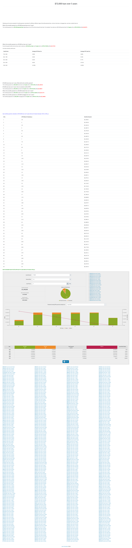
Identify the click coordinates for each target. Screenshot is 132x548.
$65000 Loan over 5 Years (104, 416)
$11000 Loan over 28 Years (40, 458)
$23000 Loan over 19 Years (104, 449)
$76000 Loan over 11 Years (40, 372)
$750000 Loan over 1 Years (40, 448)
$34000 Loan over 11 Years (40, 486)
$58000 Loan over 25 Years (40, 406)
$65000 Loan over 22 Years (8, 490)
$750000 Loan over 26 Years (73, 427)
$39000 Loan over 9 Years (104, 531)
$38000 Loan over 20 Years (72, 423)
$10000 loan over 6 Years (95, 277)
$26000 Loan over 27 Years (72, 504)
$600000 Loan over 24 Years (9, 527)
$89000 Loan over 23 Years (40, 469)
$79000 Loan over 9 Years (104, 496)
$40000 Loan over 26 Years (40, 482)
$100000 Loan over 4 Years (40, 389)
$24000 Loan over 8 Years (8, 522)
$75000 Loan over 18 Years (8, 423)
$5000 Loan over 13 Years (40, 527)
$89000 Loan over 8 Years (104, 536)
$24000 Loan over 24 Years (72, 454)
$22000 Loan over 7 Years (72, 378)
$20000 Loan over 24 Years (40, 392)
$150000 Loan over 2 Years (40, 504)
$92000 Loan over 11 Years (72, 431)
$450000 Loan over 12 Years (9, 385)
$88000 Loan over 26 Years (72, 444)
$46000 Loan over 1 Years (104, 468)
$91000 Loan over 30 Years (72, 538)
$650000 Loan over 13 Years (73, 484)
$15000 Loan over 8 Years (40, 395)
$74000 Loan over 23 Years (72, 522)
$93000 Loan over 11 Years (40, 445)
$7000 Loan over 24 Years (72, 404)
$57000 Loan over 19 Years (40, 461)
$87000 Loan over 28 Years (40, 373)
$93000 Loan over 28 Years (104, 368)
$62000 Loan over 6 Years (40, 465)
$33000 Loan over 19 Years (104, 435)
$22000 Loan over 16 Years (40, 532)
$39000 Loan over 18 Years (8, 473)
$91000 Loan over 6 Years (104, 479)
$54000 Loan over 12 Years (40, 421)
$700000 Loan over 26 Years (9, 392)
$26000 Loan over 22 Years (72, 438)
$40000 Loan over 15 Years (40, 466)
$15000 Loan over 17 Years (40, 371)
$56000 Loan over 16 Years (8, 407)
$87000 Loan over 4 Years (8, 510)
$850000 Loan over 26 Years (105, 376)
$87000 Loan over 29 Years (40, 473)
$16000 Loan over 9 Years (72, 421)
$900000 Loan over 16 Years (41, 432)
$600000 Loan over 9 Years (8, 491)
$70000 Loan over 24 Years (8, 505)
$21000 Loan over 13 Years (72, 392)
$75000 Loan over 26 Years (104, 515)
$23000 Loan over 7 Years (40, 430)
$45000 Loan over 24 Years (104, 410)
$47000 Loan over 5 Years (40, 489)
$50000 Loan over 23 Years (72, 517)
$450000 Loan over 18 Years (73, 393)
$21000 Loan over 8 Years (72, 411)
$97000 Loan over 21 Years (40, 498)
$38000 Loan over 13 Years (8, 518)
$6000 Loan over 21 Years (40, 503)
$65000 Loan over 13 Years (72, 446)
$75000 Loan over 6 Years (40, 417)
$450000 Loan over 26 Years (41, 462)
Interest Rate (28, 279)
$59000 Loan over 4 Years (72, 432)
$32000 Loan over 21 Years (8, 438)
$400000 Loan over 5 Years (104, 477)
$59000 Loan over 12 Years (72, 390)
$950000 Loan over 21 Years (105, 520)
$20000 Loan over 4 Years (104, 462)
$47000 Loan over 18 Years (8, 439)
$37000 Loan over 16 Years (104, 498)
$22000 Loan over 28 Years (104, 402)
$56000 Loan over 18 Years (104, 396)
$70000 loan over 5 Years (95, 286)
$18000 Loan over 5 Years (72, 375)
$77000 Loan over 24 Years (8, 541)
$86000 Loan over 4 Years (104, 486)
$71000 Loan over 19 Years (40, 400)
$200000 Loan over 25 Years (105, 424)
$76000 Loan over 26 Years (104, 431)
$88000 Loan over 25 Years (40, 438)
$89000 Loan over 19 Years (40, 409)
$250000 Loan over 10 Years (41, 514)
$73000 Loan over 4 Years (72, 501)
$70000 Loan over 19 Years (8, 449)
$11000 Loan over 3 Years (104, 472)
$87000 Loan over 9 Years (40, 524)
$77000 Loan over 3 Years (8, 470)
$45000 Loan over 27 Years (72, 515)
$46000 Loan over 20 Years (72, 380)
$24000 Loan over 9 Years (72, 463)
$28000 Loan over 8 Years (72, 536)
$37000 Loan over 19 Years (72, 397)
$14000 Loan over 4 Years (104, 430)
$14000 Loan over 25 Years (72, 369)
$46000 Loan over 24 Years (104, 473)
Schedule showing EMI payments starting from (56, 304)
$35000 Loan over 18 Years (40, 379)
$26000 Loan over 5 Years (40, 470)
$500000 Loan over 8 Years (40, 416)
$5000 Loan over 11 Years (104, 456)
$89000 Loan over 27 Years (40, 414)
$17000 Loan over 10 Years (72, 455)
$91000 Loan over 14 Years (104, 409)
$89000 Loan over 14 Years (72, 465)
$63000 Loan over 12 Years (40, 534)
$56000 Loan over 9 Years (104, 482)
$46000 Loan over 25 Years (72, 524)
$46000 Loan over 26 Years (8, 480)
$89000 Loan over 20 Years (8, 469)
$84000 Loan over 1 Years (104, 406)
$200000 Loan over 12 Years (73, 425)
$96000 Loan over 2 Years (40, 511)
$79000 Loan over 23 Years (104, 484)
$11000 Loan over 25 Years (8, 369)
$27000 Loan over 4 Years (104, 446)
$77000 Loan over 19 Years (40, 500)
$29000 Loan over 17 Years (104, 454)
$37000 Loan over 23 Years (104, 535)
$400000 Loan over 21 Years (73, 518)
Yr (67, 283)
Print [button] (66, 361)
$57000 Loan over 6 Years (8, 425)
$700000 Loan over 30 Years (41, 517)
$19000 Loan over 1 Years (104, 423)
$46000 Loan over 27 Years (72, 480)
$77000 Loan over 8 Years (40, 444)
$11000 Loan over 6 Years (8, 375)
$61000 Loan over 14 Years (8, 416)
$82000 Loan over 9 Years (40, 413)
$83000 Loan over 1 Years (104, 421)
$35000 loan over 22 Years (95, 289)
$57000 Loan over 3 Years (8, 417)
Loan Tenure (28, 283)
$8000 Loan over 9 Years (104, 459)
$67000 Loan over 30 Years (40, 434)
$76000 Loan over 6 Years (104, 417)
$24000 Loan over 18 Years (72, 396)
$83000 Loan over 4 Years (40, 411)
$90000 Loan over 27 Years (104, 400)
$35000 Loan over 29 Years (8, 456)
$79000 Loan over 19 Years (8, 531)
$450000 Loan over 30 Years (9, 494)
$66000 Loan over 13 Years (8, 418)
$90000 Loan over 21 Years (40, 491)
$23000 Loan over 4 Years (8, 428)
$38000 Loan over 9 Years (40, 515)
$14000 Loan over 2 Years (8, 483)
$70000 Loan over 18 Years (72, 529)
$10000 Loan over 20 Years (40, 369)
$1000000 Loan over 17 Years (9, 493)
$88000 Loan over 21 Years (72, 477)
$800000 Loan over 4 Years (8, 390)
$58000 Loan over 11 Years (8, 501)
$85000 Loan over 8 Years (72, 402)
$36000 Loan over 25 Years (8, 521)
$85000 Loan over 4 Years (104, 392)
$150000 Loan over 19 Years (105, 494)
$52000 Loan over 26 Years (104, 395)
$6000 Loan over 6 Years (104, 517)
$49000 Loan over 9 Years (8, 507)
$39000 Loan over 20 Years (72, 366)
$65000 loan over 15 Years (95, 276)
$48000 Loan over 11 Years (8, 486)
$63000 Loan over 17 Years (72, 461)
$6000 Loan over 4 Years (72, 406)
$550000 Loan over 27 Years (105, 503)
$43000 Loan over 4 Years (8, 462)
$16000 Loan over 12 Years (72, 497)
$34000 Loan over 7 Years (104, 475)
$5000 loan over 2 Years (95, 290)
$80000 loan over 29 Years (95, 282)
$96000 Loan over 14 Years (8, 477)
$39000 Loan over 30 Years (8, 380)
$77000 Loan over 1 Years (104, 470)
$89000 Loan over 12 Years (8, 420)
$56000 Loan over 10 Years (104, 439)
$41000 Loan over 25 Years (8, 414)
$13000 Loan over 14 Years (8, 397)
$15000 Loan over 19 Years (8, 455)
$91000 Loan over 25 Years (40, 425)
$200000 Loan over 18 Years (105, 425)
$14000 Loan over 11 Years (72, 424)
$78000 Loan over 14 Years (40, 437)
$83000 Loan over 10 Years (40, 451)
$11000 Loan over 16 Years (104, 518)
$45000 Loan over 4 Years (104, 389)
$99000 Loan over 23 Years (40, 376)
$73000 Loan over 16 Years (104, 407)
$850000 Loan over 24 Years (9, 366)
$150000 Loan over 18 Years (9, 496)
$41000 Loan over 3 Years (104, 483)
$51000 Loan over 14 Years (72, 487)
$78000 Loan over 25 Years (104, 534)
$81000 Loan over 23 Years (8, 539)
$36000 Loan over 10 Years (72, 507)
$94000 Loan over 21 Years (104, 380)
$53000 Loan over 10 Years (8, 431)
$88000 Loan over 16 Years (104, 493)
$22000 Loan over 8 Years (40, 393)
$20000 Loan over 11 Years (104, 375)
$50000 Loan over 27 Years (72, 399)
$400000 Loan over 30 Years (41, 508)
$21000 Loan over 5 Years (8, 435)
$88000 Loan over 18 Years (104, 465)
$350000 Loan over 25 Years (41, 446)
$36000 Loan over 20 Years (72, 534)
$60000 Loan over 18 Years (72, 483)
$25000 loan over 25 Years (95, 280)
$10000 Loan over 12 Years (40, 475)
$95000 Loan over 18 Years (104, 437)
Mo (70, 283)
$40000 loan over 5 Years (95, 273)
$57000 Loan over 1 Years (40, 484)
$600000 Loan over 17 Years (9, 427)
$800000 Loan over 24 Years (41, 477)
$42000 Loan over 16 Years (104, 455)
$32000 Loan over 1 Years (72, 376)
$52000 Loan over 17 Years (8, 413)
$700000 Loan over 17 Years (73, 521)
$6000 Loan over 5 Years (40, 402)
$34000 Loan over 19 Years (40, 454)
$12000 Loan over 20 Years (8, 463)
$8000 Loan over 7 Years (72, 407)
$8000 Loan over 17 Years (72, 368)
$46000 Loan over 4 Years (40, 390)
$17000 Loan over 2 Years (8, 468)
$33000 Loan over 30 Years (72, 466)
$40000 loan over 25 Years (95, 287)
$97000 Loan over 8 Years (40, 531)
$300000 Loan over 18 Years (73, 382)
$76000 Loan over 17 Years (72, 468)
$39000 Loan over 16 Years (40, 529)
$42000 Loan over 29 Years (72, 528)
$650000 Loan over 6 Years (8, 403)
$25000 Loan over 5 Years (8, 448)
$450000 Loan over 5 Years (72, 416)
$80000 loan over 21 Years (95, 294)
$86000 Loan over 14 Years (8, 382)
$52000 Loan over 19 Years (72, 448)
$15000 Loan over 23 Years (104, 371)
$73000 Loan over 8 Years (72, 541)
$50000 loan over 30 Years (95, 300)
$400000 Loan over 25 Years (105, 525)
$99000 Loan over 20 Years (8, 432)
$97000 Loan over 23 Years (8, 399)
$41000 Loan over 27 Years (8, 475)
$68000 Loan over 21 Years (40, 378)
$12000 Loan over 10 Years (8, 421)
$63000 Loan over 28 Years (40, 424)
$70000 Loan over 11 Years (72, 525)
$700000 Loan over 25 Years (9, 383)
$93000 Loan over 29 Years (8, 503)
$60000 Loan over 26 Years (8, 534)
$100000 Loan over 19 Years (105, 489)
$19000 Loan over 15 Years (72, 449)
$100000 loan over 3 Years (95, 297)
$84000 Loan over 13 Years (104, 399)
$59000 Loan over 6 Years (40, 375)
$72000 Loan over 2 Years (8, 387)
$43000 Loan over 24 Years (72, 389)
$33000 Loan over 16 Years (40, 435)
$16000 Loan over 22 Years (104, 487)
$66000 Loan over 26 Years (40, 505)
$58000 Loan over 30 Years (104, 463)
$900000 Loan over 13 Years (105, 382)
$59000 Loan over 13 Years (104, 445)
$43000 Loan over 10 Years (72, 476)
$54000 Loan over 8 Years (8, 376)
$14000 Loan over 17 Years (104, 500)
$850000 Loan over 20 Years (9, 458)
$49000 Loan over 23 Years (40, 483)
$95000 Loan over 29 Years (8, 451)
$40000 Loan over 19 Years (8, 368)
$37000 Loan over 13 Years (40, 420)
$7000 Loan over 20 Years (104, 491)
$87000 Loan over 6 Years (104, 411)
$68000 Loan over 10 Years (104, 386)
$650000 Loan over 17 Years (41, 479)
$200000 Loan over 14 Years (41, 463)
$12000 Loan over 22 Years (104, 428)
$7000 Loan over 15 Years (72, 496)
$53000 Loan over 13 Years (40, 382)
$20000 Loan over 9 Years (72, 498)
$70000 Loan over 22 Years (104, 366)
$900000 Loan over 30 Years (41, 427)
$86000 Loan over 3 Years (104, 476)
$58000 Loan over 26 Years (72, 486)
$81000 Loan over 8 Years (8, 472)
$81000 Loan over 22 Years (40, 541)
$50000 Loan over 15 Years (72, 420)
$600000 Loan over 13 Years (41, 397)
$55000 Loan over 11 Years (8, 498)
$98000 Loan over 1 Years (8, 389)
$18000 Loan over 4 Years (72, 409)
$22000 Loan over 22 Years (72, 532)
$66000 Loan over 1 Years (72, 456)
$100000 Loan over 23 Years (73, 410)
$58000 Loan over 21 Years (72, 418)
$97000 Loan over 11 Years (72, 494)
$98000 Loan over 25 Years (8, 487)
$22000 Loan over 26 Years (104, 403)
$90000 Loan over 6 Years (40, 383)
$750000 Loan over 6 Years (104, 451)
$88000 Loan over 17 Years (72, 372)
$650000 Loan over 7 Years (104, 527)
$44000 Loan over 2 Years (104, 387)
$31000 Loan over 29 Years (8, 465)
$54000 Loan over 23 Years (40, 468)
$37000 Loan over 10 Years (40, 431)
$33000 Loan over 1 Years (8, 500)
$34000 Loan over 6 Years (8, 395)
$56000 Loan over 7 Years (40, 539)
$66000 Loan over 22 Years (72, 500)
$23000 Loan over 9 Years (8, 371)
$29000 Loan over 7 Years (40, 385)
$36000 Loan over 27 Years (40, 452)
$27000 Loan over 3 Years (40, 368)
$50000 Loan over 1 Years (104, 452)
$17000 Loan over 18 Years (72, 510)
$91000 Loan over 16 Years (72, 451)
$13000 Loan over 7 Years (104, 397)
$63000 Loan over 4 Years (104, 511)
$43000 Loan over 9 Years (40, 501)
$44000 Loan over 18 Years (8, 525)
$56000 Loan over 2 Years (8, 441)
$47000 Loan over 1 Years (72, 371)
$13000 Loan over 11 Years (40, 518)
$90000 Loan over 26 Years (8, 437)
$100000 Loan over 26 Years (73, 539)
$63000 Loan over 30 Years (104, 385)
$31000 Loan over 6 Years (72, 505)
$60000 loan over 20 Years (95, 283)
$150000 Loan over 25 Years (73, 439)
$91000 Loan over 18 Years (40, 487)
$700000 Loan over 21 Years (73, 414)
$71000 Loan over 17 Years (72, 379)
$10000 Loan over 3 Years (72, 400)
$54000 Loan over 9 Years (72, 385)
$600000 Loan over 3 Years (8, 400)
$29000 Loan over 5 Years (40, 407)
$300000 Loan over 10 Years (41, 380)
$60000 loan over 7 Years (95, 279)
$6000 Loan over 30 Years (40, 497)
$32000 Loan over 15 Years (104, 469)
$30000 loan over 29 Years (95, 275)
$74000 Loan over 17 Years (8, 396)
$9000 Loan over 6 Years (104, 461)
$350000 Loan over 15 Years (73, 395)
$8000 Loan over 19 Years (8, 461)
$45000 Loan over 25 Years (8, 454)
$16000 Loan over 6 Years (104, 414)
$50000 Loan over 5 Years (72, 387)
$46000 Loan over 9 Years (104, 442)
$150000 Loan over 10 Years (105, 420)
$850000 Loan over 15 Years (41, 536)
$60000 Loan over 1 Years (8, 424)
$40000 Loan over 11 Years (104, 379)
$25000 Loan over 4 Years (72, 493)
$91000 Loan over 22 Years (40, 521)
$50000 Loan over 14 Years (8, 410)
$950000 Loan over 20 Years (9, 446)
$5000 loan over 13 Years (95, 298)
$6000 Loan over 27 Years (104, 524)
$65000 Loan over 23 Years (40, 507)
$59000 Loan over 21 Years (40, 404)
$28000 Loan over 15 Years (104, 497)
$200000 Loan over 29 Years (105, 480)
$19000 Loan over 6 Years (40, 399)
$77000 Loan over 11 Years (104, 441)
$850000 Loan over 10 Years (73, 459)
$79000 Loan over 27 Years (72, 511)
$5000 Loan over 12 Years (8, 452)
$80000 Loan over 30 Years (8, 484)
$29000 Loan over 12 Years (8, 504)
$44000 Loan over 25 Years (72, 531)
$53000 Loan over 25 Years (40, 386)
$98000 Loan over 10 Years (104, 393)
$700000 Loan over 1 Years (104, 434)
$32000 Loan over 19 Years (72, 535)
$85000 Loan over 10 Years (40, 366)
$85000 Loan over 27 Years (40, 449)
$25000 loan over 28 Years (95, 291)
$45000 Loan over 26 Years (104, 490)
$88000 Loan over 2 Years (8, 535)
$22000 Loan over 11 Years (104, 373)
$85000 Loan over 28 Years (8, 482)
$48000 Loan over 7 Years (40, 512)
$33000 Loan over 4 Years (104, 458)
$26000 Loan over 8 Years (8, 517)
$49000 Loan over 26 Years (104, 521)
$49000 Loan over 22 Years (40, 455)
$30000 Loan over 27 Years (40, 522)
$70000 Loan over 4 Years (72, 469)
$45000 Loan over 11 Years (8, 479)
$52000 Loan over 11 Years (104, 528)
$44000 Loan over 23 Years (104, 413)
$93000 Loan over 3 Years (104, 507)
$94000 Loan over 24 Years (104, 390)
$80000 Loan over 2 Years (72, 479)
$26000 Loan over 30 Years (8, 497)
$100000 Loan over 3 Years (104, 438)
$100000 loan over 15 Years (95, 284)
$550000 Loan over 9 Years (8, 511)
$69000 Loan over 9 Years (104, 427)
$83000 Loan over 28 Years (40, 403)
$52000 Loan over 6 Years (40, 442)
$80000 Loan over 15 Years (40, 459)
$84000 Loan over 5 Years (104, 448)
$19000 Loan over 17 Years (40, 387)
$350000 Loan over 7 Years (104, 372)
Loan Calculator (65, 546)
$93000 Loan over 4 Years (8, 512)
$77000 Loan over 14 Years (72, 445)
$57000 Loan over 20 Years (40, 439)
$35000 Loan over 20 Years (40, 396)
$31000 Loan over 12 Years (40, 493)
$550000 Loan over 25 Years (105, 418)
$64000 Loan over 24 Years (104, 529)
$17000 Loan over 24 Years (104, 369)
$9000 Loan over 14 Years (72, 441)
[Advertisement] (66, 15)
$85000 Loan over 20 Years (8, 445)
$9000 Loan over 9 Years (40, 472)
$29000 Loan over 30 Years (8, 459)
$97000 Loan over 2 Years (8, 404)
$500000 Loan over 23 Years (41, 494)
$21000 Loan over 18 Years (72, 373)
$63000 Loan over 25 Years (8, 378)
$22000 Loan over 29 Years (104, 404)
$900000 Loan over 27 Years (105, 432)
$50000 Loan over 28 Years (8, 489)
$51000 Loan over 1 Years (72, 386)
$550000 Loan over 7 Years (72, 442)
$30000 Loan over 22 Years (8, 379)
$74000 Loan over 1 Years (8, 466)
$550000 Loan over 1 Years (72, 403)
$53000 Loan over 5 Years (72, 514)
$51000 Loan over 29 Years (104, 383)
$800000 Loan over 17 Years (41, 418)
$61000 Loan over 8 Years (8, 442)
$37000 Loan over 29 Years (72, 430)
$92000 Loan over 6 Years (40, 410)
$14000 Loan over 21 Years (8, 402)
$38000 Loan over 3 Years (8, 515)
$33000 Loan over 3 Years (104, 510)
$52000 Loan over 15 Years (72, 508)
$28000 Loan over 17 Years (72, 434)
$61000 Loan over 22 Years (40, 441)
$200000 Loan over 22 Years (9, 373)
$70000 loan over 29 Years (95, 296)
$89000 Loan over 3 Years (8, 514)
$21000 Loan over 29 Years (72, 428)
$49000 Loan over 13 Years (72, 491)
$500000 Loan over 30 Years (73, 435)
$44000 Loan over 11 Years (40, 496)
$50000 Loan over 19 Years (104, 508)
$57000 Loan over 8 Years (72, 489)
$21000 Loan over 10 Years (40, 456)
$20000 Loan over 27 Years (104, 466)
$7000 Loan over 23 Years (72, 413)
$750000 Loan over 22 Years (73, 417)
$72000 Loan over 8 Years (8, 524)
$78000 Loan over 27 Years (8, 411)
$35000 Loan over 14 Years (72, 383)
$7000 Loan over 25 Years (104, 522)
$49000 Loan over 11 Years (8, 409)
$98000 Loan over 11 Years (8, 508)
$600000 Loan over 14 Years (41, 525)
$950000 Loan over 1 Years (72, 527)
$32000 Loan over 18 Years (8, 393)
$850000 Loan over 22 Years (9, 406)
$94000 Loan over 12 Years (72, 512)
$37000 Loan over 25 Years (72, 472)
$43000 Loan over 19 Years (104, 514)
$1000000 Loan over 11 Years (9, 372)
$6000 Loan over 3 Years (72, 482)
